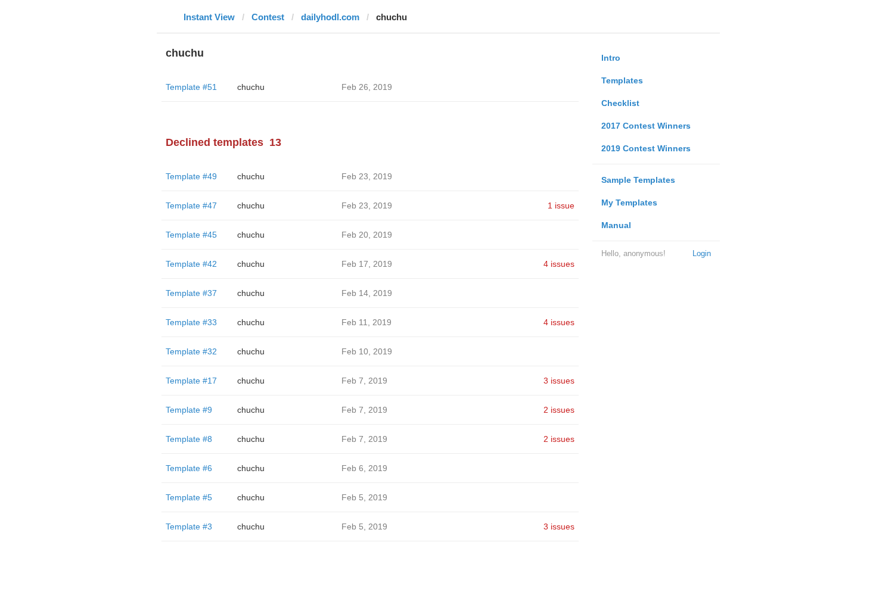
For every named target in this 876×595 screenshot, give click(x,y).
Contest (267, 17)
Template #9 (189, 410)
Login (701, 253)
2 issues (558, 410)
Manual (616, 225)
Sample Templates (638, 180)
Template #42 (191, 264)
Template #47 (191, 205)
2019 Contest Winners (646, 148)
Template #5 (189, 497)
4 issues (558, 264)
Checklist (620, 103)
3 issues (558, 380)
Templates (622, 80)
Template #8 (189, 439)
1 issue (561, 205)
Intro (610, 58)
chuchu (251, 87)
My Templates (629, 202)
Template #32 (191, 351)
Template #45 (191, 234)
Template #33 (191, 322)
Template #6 (189, 468)
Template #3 (189, 526)
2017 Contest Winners (646, 125)
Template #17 (191, 380)
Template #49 (191, 176)
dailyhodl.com (330, 17)
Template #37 (191, 293)
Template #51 (191, 87)
